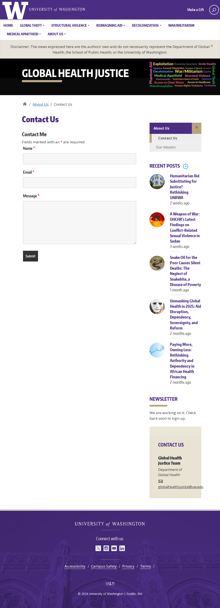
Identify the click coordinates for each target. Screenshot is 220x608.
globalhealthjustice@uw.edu (180, 486)
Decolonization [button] (145, 25)
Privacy (128, 566)
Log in (110, 582)
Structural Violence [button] (69, 25)
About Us (41, 104)
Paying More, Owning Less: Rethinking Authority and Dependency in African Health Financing (182, 363)
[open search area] (214, 10)
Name (29, 148)
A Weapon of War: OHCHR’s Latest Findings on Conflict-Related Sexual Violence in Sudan (185, 230)
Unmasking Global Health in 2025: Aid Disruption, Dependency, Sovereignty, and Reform (185, 317)
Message (31, 196)
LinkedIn (122, 548)
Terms (145, 566)
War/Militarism (181, 25)
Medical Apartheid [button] (22, 34)
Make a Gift (195, 10)
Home (8, 25)
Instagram (106, 548)
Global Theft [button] (31, 25)
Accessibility (75, 566)
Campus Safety (104, 566)
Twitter (98, 548)
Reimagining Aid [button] (109, 25)
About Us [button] (55, 34)
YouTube (114, 548)
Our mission (166, 147)
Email (28, 172)
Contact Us (167, 138)
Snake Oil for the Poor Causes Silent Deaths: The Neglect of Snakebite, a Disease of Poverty (185, 273)
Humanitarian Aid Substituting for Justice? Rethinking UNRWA (184, 189)
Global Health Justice (16, 9)
